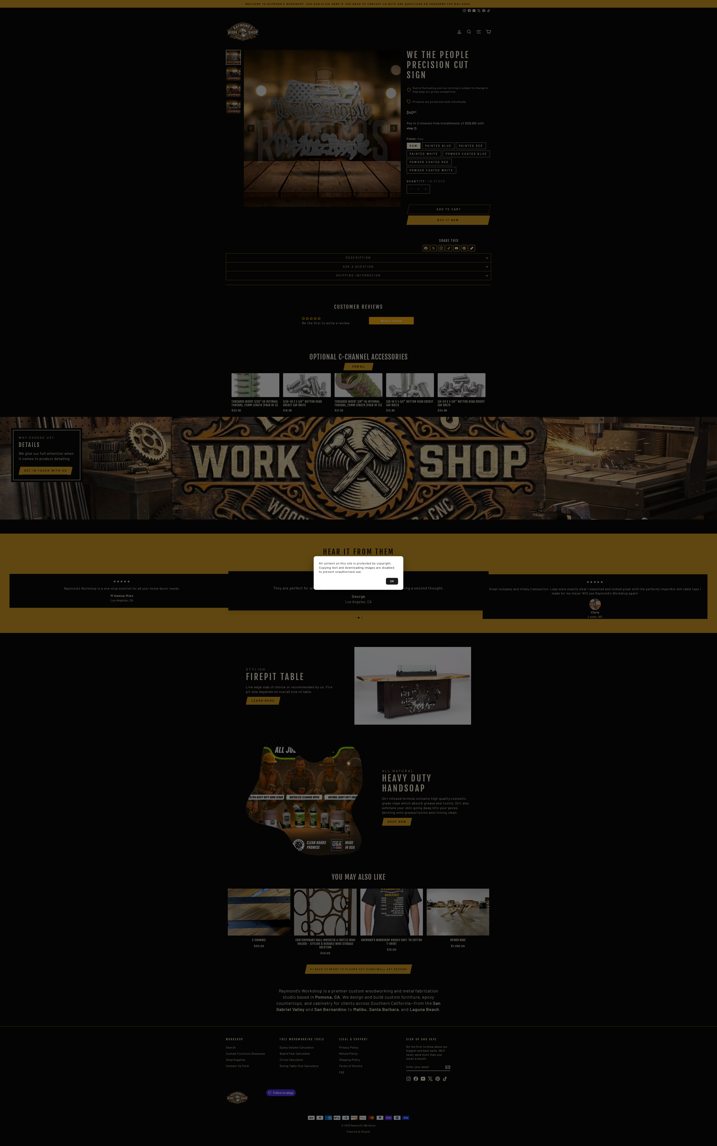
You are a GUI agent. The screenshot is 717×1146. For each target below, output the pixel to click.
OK (392, 581)
